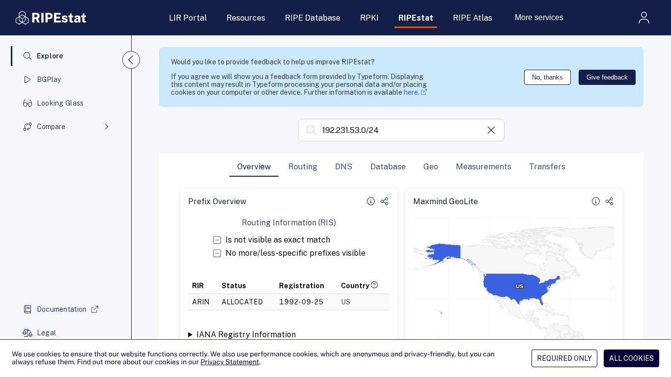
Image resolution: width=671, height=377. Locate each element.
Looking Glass (60, 103)
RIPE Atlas (472, 18)
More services (539, 17)
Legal (46, 333)
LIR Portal (188, 18)
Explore (50, 56)
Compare (51, 127)
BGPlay (49, 79)
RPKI (369, 18)
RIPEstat (415, 18)
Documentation (62, 309)
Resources (245, 18)
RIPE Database (312, 18)
